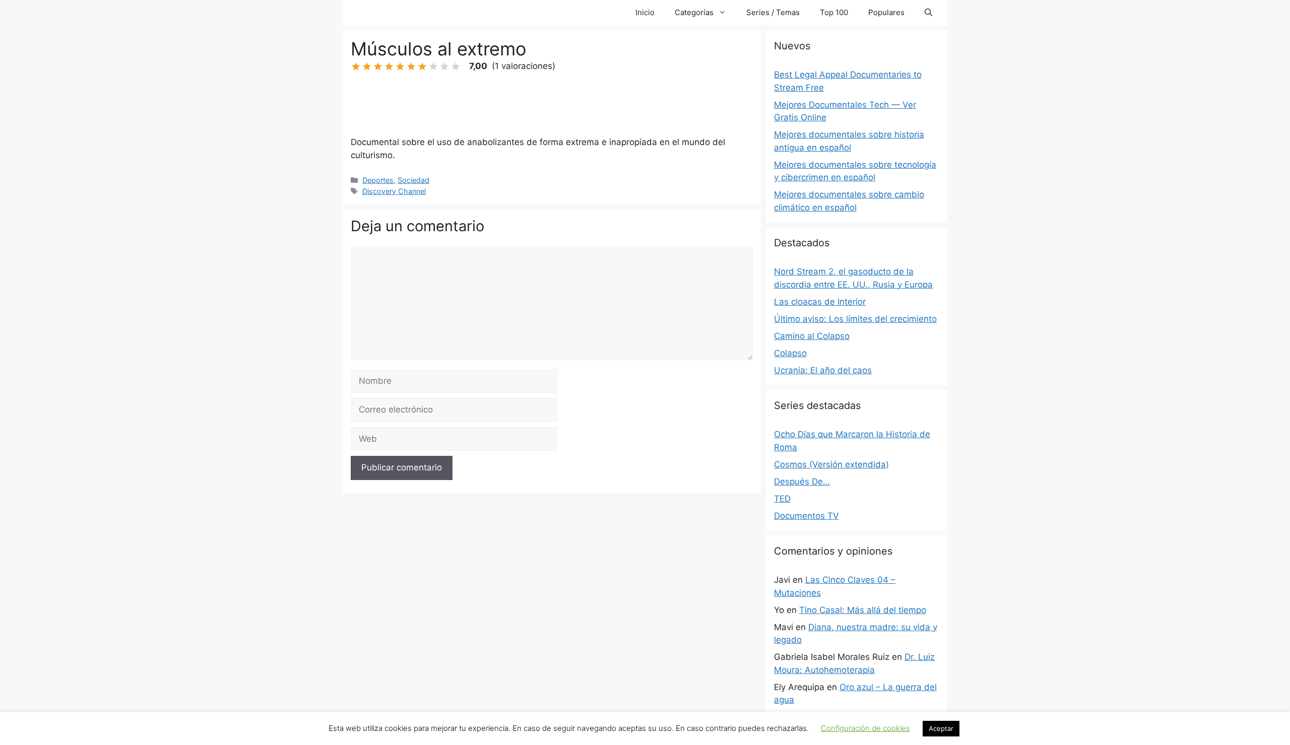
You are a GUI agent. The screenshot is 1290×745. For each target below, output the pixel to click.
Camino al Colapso (812, 336)
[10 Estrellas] (455, 66)
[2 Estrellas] (367, 66)
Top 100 (834, 12)
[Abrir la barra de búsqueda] (928, 12)
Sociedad (413, 180)
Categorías (694, 12)
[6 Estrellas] (411, 66)
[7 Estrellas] (422, 66)
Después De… (802, 482)
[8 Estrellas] (433, 66)
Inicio (645, 12)
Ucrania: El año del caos (823, 370)
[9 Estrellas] (444, 66)
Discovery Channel (394, 191)
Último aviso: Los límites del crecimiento (855, 319)
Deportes (378, 180)
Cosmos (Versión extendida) (831, 464)
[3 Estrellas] (378, 66)
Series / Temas (773, 12)
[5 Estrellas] (400, 66)
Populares (886, 12)
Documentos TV (806, 516)
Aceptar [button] (941, 728)
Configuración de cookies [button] (865, 728)
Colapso (790, 353)
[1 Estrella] (356, 66)
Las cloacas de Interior (820, 302)
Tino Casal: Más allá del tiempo (862, 610)
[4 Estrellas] (389, 66)
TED (782, 499)
